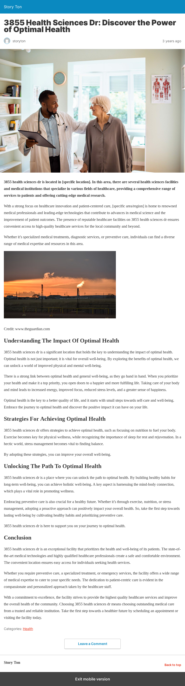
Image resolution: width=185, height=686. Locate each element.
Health (28, 629)
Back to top (173, 665)
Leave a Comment (92, 644)
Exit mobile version (92, 679)
